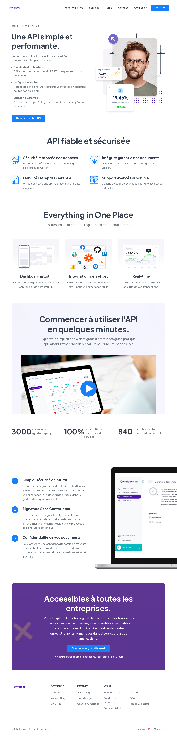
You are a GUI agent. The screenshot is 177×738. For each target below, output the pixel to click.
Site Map (56, 703)
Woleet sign (84, 692)
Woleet (24, 729)
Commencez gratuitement (88, 648)
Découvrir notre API (28, 118)
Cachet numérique (88, 703)
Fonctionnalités (74, 7)
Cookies (134, 692)
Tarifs (108, 7)
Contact (123, 7)
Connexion (140, 7)
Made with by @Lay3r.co (150, 729)
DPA (132, 698)
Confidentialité (112, 708)
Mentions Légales (114, 692)
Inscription (160, 7)
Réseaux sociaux (140, 703)
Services (94, 7)
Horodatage (84, 698)
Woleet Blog (58, 698)
